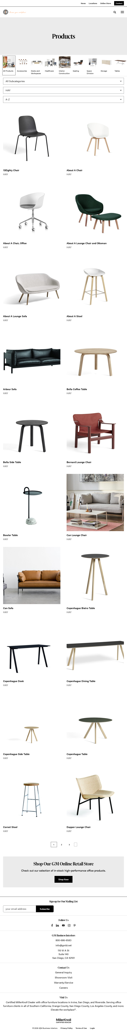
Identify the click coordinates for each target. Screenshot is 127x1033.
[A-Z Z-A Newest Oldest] (63, 99)
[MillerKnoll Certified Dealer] (63, 1020)
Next (75, 844)
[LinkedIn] (57, 925)
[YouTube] (63, 925)
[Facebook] (52, 925)
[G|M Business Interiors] (14, 12)
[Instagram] (69, 925)
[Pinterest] (75, 925)
